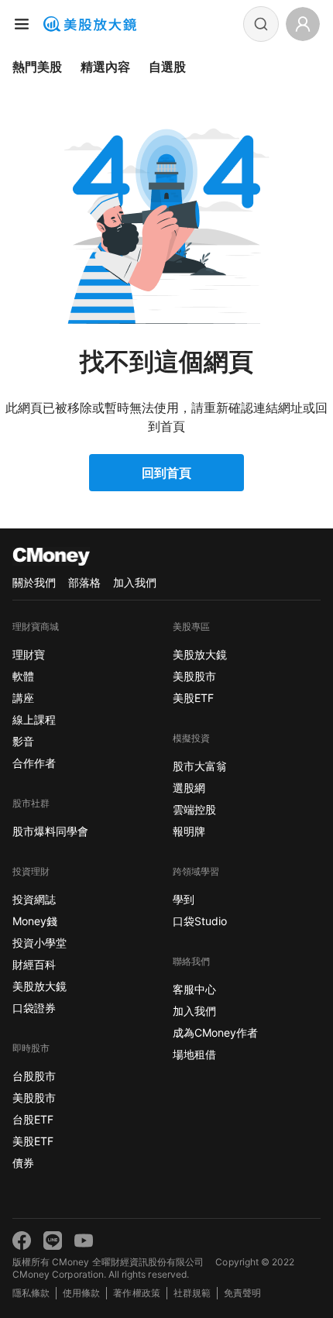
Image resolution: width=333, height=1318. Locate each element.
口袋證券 (34, 1007)
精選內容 (105, 66)
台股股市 (34, 1075)
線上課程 (34, 719)
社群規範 (192, 1293)
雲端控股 (194, 809)
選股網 (189, 787)
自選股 (167, 66)
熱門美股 (37, 66)
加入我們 (134, 582)
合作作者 (34, 762)
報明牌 (189, 831)
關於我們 (34, 582)
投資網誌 (34, 899)
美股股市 (34, 1097)
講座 (23, 697)
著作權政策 (136, 1293)
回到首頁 (166, 472)
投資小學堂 (39, 942)
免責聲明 (242, 1293)
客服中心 (194, 989)
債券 (23, 1162)
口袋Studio (200, 920)
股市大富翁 (200, 766)
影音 (23, 741)
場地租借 (194, 1054)
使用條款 (81, 1293)
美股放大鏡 (39, 986)
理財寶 (28, 654)
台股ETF (32, 1119)
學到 (183, 899)
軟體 (23, 676)
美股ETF (32, 1141)
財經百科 (34, 964)
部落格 (84, 582)
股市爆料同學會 (50, 831)
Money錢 (34, 920)
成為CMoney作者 (215, 1032)
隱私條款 (31, 1293)
